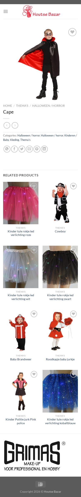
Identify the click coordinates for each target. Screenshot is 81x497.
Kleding (14, 139)
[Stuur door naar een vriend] (29, 149)
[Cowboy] (60, 203)
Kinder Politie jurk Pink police (21, 421)
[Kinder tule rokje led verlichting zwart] (60, 267)
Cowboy (60, 231)
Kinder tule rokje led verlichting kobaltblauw (60, 421)
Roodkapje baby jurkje (60, 359)
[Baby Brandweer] (20, 331)
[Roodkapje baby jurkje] (60, 331)
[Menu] (5, 11)
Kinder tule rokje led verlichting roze (21, 233)
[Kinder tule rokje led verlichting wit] (20, 267)
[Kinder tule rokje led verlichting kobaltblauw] (60, 391)
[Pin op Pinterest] (36, 149)
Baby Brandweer (21, 359)
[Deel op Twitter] (21, 149)
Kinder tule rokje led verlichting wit (21, 297)
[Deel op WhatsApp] (7, 149)
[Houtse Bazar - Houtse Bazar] (40, 12)
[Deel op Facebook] (14, 149)
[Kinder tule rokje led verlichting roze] (20, 203)
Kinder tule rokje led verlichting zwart (60, 297)
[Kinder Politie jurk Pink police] (20, 391)
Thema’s (22, 105)
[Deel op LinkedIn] (44, 149)
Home (7, 105)
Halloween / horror (48, 105)
